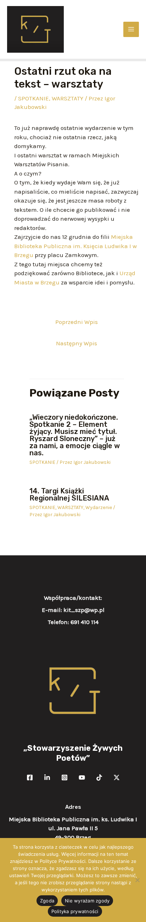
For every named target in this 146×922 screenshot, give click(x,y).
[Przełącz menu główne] (131, 29)
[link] (75, 245)
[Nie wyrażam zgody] (137, 880)
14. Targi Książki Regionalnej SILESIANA (69, 494)
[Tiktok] (99, 777)
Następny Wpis (76, 343)
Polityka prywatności (75, 911)
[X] (116, 777)
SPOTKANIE (33, 98)
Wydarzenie (98, 507)
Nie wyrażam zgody (87, 900)
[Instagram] (64, 777)
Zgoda (47, 900)
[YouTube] (82, 777)
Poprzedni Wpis (76, 321)
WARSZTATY (67, 98)
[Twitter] (47, 777)
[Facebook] (30, 777)
